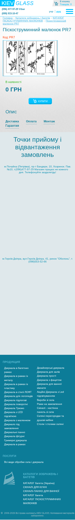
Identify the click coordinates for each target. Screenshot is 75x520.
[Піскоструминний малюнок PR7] (30, 58)
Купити (43, 101)
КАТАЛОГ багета (33, 495)
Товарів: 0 (66, 4)
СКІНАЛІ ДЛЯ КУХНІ (35, 487)
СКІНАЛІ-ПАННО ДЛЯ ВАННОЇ (41, 491)
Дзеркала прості (46, 375)
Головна (8, 17)
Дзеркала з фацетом (49, 379)
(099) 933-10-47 (10, 13)
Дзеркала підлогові (15, 400)
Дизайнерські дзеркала (50, 367)
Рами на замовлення (49, 404)
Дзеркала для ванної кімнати (49, 385)
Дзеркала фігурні (14, 436)
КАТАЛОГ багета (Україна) (39, 483)
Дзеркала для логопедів (18, 396)
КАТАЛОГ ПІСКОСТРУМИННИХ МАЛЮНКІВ (33, 19)
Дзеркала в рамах (14, 444)
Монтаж (49, 121)
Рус (58, 11)
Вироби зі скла (45, 400)
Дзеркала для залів (48, 371)
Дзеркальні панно (14, 432)
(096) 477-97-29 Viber (13, 9)
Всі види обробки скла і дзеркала (24, 462)
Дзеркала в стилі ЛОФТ (18, 392)
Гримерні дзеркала (15, 440)
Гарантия (12, 125)
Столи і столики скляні (50, 424)
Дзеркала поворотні (16, 404)
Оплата (31, 121)
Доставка (12, 121)
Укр (51, 11)
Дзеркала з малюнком (17, 420)
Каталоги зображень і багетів (32, 17)
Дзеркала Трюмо (14, 408)
